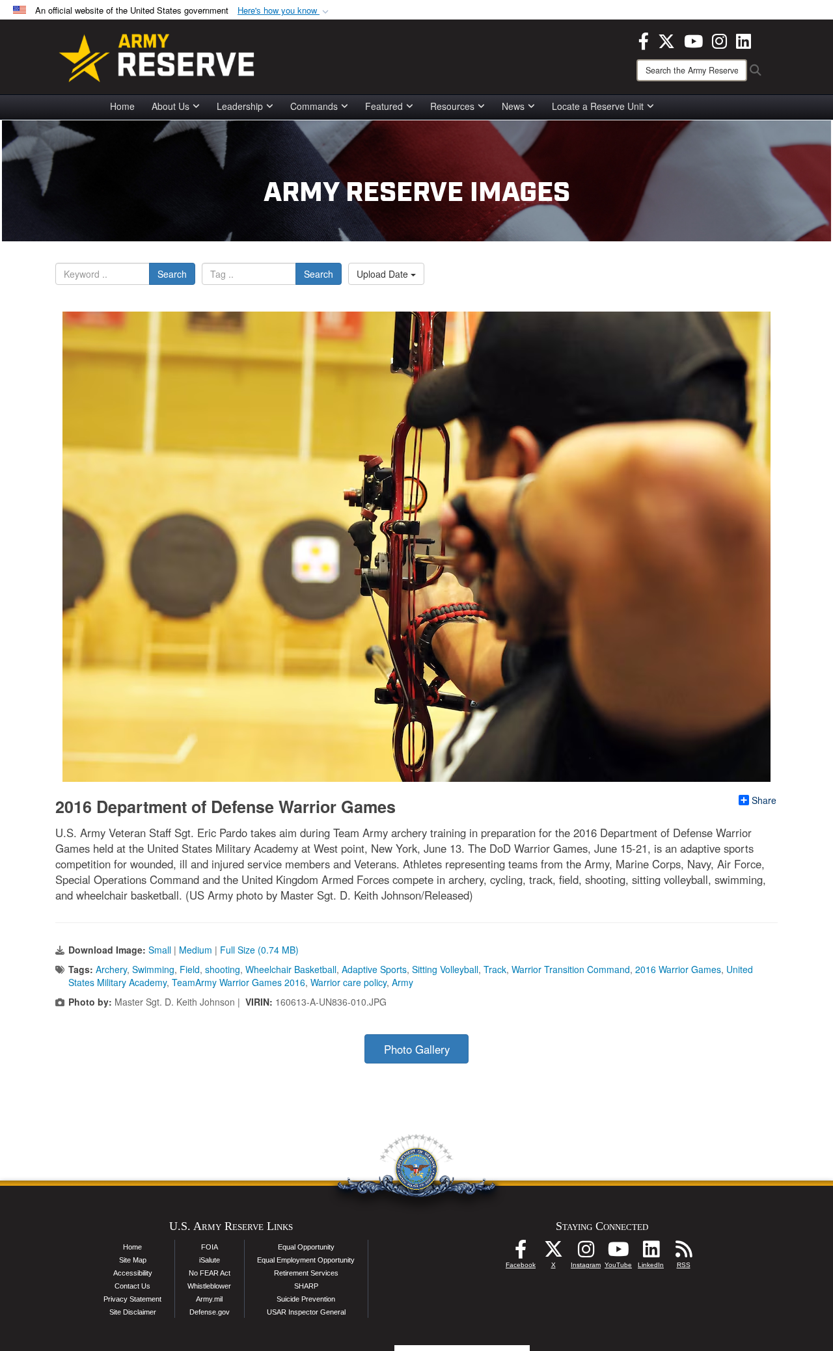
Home (122, 106)
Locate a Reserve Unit (598, 106)
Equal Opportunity (306, 1247)
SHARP (306, 1286)
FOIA (209, 1247)
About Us (170, 106)
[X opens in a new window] (666, 39)
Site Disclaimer (132, 1312)
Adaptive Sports (374, 969)
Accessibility (132, 1273)
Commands (314, 106)
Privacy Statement (132, 1299)
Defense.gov (209, 1312)
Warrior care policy (348, 982)
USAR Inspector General (306, 1312)
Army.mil (209, 1299)
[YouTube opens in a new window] (693, 39)
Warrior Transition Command (571, 969)
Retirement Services (306, 1273)
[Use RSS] (683, 1253)
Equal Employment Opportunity (306, 1260)
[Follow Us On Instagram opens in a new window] (585, 1253)
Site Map (132, 1260)
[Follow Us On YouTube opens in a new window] (618, 1253)
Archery (111, 969)
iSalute (209, 1260)
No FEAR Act (209, 1273)
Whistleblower (209, 1286)
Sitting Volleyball (445, 969)
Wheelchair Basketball (290, 969)
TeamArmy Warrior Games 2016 (238, 982)
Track (495, 969)
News (513, 106)
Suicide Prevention (306, 1299)
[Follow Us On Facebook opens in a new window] (520, 1253)
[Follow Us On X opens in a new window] (553, 1253)
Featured (384, 106)
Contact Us (132, 1286)
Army (402, 982)
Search (172, 273)
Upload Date (384, 273)
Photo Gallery (417, 1049)
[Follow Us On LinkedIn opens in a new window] (651, 1253)
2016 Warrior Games (678, 969)
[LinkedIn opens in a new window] (743, 39)
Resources (452, 106)
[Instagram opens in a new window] (719, 39)
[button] (284, 11)
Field (190, 969)
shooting (222, 969)
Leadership (240, 106)
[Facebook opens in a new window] (643, 39)
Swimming (153, 969)
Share (764, 800)
